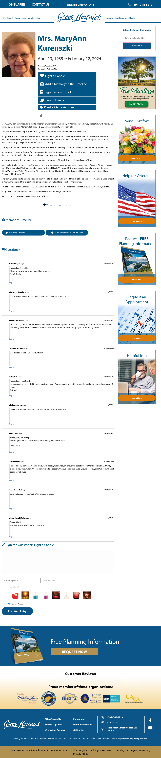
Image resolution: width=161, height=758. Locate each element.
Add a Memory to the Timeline (66, 84)
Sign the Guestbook (58, 92)
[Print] (41, 115)
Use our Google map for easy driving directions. (129, 738)
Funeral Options (20, 18)
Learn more (137, 221)
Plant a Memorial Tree (59, 107)
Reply (11, 282)
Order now (136, 279)
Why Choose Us (8, 18)
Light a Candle (55, 76)
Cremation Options (33, 18)
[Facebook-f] (150, 720)
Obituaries (17, 4)
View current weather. (59, 205)
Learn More (137, 338)
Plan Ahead (109, 18)
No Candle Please (16, 604)
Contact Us (41, 4)
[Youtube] (150, 728)
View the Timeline (17, 232)
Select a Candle (14, 587)
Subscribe (137, 45)
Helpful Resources (121, 18)
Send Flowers (55, 100)
